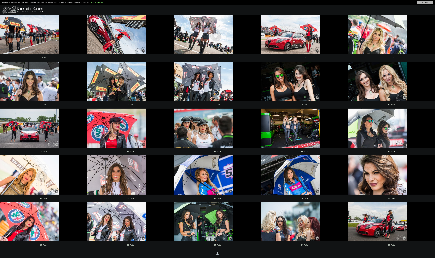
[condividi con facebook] (48, 34)
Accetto (425, 2)
